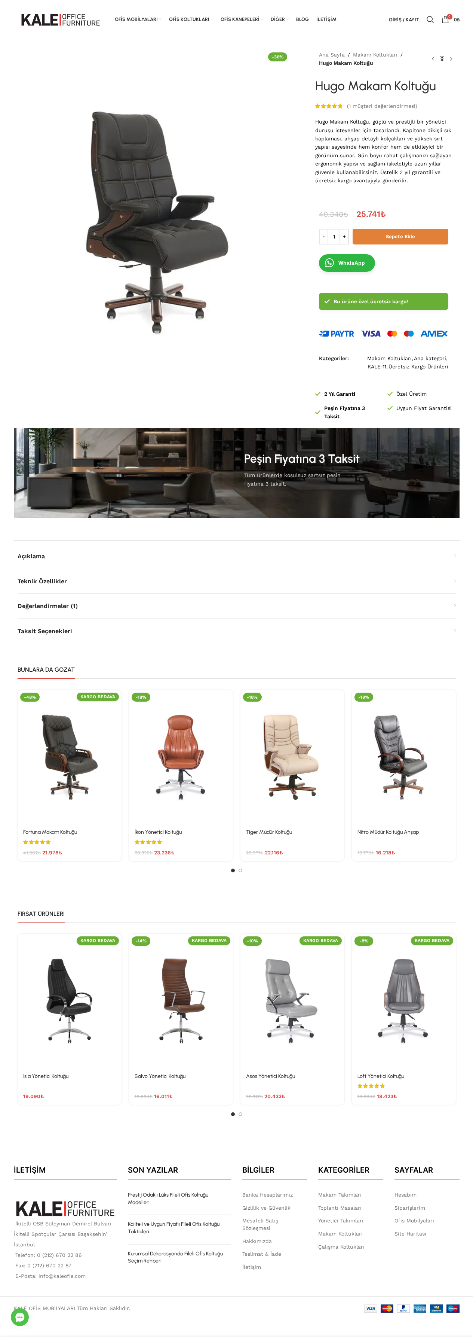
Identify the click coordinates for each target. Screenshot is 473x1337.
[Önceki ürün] (433, 58)
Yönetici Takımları (340, 1221)
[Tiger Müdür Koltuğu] (292, 757)
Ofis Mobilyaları (414, 1221)
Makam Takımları (340, 1195)
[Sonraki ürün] (450, 58)
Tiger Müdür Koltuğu (269, 832)
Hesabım (405, 1195)
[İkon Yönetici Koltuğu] (181, 757)
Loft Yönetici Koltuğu (380, 1076)
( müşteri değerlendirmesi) (382, 106)
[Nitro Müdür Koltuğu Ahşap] (404, 757)
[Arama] (430, 19)
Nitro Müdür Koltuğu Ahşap (388, 832)
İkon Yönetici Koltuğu (158, 832)
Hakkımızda (257, 1241)
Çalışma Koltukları (341, 1247)
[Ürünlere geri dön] (441, 58)
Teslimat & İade (261, 1254)
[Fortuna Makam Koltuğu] (70, 757)
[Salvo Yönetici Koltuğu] (181, 1001)
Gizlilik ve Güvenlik (266, 1208)
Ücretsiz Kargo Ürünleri (418, 367)
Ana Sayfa (332, 55)
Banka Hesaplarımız (267, 1195)
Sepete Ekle (400, 236)
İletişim (251, 1267)
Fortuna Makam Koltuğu (50, 832)
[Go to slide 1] (233, 870)
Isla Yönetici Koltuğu (45, 1076)
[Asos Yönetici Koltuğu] (292, 1001)
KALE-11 (377, 367)
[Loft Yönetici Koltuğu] (404, 1001)
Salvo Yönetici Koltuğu (160, 1076)
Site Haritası (410, 1234)
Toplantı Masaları (340, 1208)
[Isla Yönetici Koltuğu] (70, 1001)
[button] (20, 1317)
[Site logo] (60, 19)
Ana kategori (430, 358)
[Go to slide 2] (240, 870)
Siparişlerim (409, 1208)
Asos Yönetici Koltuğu (270, 1076)
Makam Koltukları (375, 55)
